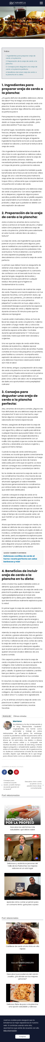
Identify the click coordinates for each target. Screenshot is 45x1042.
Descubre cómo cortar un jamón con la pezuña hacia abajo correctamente (33, 785)
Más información (10, 1030)
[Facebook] (4, 772)
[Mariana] (7, 729)
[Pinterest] (16, 772)
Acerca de (7, 716)
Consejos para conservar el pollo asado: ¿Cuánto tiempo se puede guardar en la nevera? (11, 784)
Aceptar (22, 1036)
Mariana (17, 721)
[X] (10, 772)
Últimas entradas (19, 716)
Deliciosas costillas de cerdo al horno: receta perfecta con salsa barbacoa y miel (20, 559)
